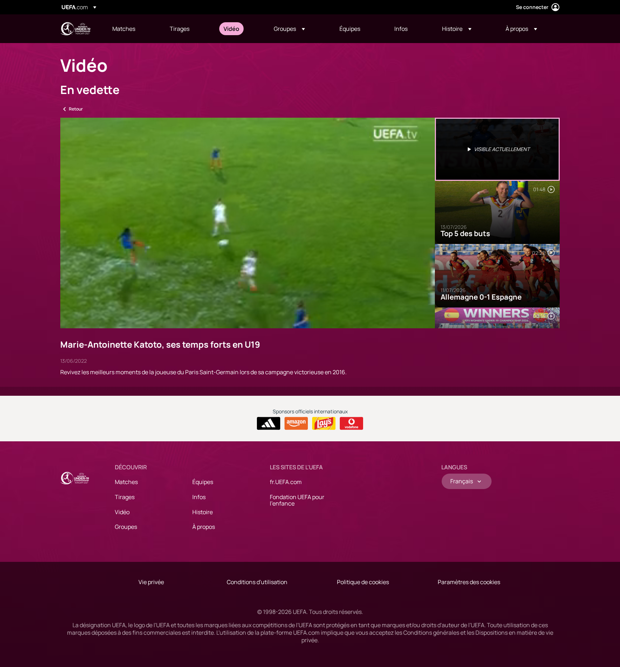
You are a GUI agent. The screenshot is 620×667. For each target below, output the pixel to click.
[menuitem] (132, 29)
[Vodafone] (351, 423)
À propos (203, 527)
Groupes (126, 527)
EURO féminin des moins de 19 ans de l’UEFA (75, 29)
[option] (497, 149)
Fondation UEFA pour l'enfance (297, 500)
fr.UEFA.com (286, 482)
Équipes (202, 482)
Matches (126, 482)
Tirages (125, 497)
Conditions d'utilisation (257, 582)
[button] (289, 29)
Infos (199, 497)
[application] (247, 223)
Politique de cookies (363, 582)
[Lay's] (323, 423)
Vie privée (151, 582)
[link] (124, 29)
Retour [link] (76, 109)
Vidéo (122, 512)
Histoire (202, 512)
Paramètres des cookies (469, 582)
